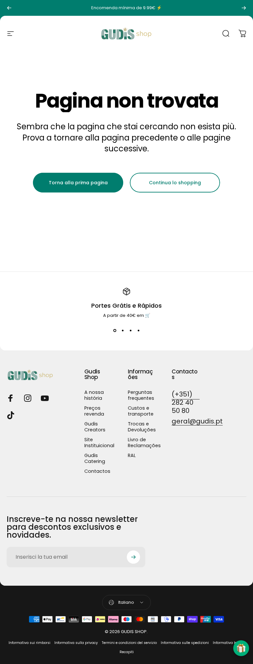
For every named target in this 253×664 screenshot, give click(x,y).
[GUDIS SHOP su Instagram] (28, 398)
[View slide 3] (130, 331)
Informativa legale (228, 642)
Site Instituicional (99, 442)
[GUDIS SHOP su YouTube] (45, 398)
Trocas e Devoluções (142, 427)
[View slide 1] (115, 331)
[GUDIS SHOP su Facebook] (10, 398)
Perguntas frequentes (141, 395)
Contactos (97, 471)
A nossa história (94, 395)
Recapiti (127, 652)
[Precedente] (9, 8)
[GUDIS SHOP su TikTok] (10, 415)
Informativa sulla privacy (76, 642)
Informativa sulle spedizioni (185, 642)
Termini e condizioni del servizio (129, 642)
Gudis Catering (94, 458)
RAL (132, 455)
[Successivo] (244, 8)
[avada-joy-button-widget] (241, 648)
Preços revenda (94, 411)
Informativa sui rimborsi (29, 642)
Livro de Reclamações (144, 442)
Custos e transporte (141, 411)
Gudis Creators (94, 427)
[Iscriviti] (133, 557)
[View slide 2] (122, 331)
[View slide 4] (138, 331)
